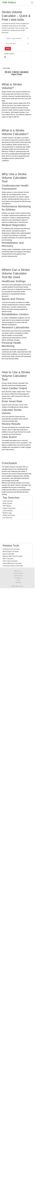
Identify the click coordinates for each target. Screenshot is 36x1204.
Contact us (18, 578)
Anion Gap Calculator (10, 561)
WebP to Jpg (7, 513)
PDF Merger (7, 506)
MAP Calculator (8, 558)
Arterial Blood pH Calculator (12, 563)
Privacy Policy (18, 573)
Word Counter (7, 503)
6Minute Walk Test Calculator (12, 556)
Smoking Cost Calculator (11, 549)
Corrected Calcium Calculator (13, 566)
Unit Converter (8, 510)
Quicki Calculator (8, 554)
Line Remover (7, 518)
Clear (8, 48)
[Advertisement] (20, 531)
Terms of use (18, 575)
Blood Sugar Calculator (11, 551)
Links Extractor (8, 501)
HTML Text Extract (9, 515)
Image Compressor (9, 508)
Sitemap (18, 582)
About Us (17, 571)
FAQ (18, 580)
